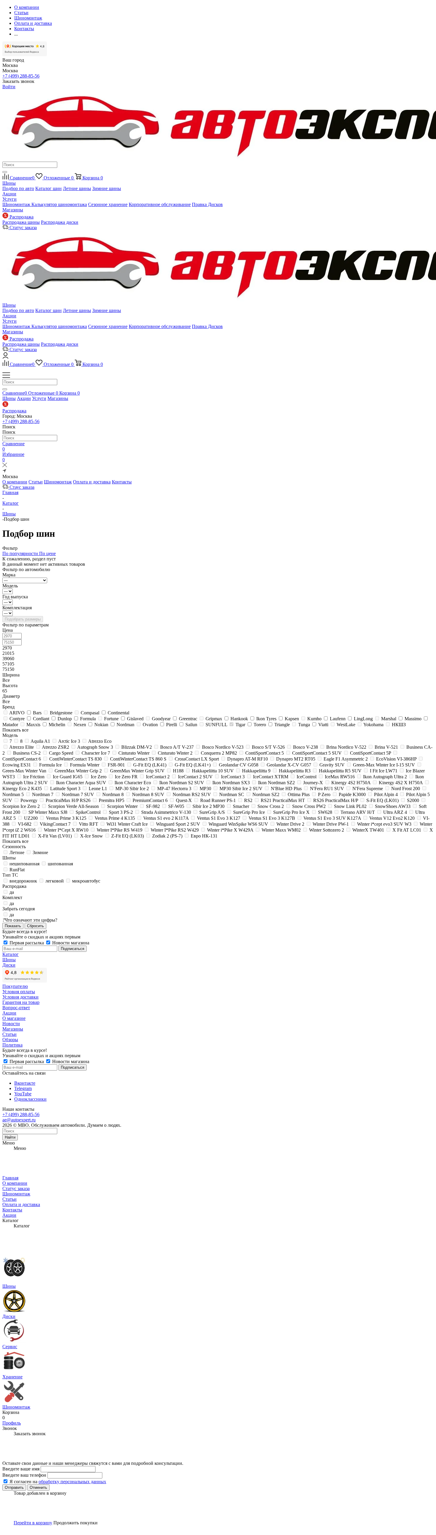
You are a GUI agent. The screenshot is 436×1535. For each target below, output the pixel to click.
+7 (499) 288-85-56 (20, 75)
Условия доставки (20, 996)
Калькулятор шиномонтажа (59, 204)
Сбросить (35, 926)
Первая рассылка (26, 942)
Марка (8, 574)
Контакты (122, 481)
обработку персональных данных (72, 1481)
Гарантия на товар (20, 1002)
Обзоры (10, 1039)
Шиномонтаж (16, 204)
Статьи (35, 481)
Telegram (23, 1088)
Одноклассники (30, 1099)
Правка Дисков (207, 204)
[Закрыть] (4, 465)
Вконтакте (24, 1083)
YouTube (22, 1093)
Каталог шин (48, 188)
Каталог (10, 954)
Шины (9, 183)
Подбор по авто (18, 188)
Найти (10, 1137)
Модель (10, 585)
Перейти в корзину (33, 1522)
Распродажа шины (21, 222)
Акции (9, 193)
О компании (14, 481)
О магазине (14, 1018)
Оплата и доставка (92, 481)
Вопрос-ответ (16, 1007)
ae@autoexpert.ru (19, 1119)
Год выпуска (15, 596)
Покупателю (15, 986)
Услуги (9, 199)
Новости (11, 1023)
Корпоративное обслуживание (160, 204)
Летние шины (77, 188)
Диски (8, 964)
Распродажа (14, 410)
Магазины (12, 209)
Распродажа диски (59, 222)
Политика (12, 1044)
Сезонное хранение (108, 204)
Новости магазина (70, 942)
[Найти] (4, 172)
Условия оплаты (18, 991)
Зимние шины (106, 188)
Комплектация (17, 607)
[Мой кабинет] (5, 356)
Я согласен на (57, 1481)
